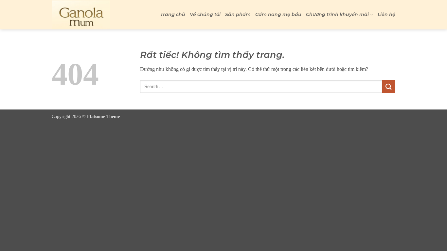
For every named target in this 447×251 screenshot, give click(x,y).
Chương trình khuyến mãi (337, 14)
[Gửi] (388, 86)
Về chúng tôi (205, 14)
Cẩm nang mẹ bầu (278, 14)
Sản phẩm (238, 14)
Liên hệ (386, 14)
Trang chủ (172, 14)
